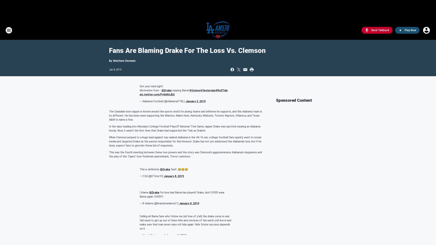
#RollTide (221, 90)
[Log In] (427, 30)
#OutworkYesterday (202, 90)
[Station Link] (218, 30)
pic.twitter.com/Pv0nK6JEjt (157, 94)
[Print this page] (251, 69)
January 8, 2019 (174, 176)
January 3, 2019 (196, 101)
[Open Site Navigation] (8, 30)
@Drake (166, 90)
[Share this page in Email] (245, 69)
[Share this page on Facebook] (232, 69)
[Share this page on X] (238, 69)
